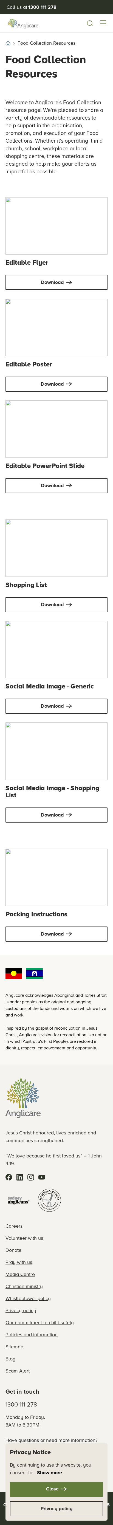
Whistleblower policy (28, 1298)
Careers (13, 1226)
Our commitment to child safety (39, 1322)
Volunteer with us (24, 1238)
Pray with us (18, 1262)
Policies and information (31, 1334)
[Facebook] (8, 1177)
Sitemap (14, 1346)
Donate (13, 1250)
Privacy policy (20, 1310)
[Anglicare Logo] (23, 23)
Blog (10, 1358)
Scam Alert (17, 1370)
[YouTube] (41, 1177)
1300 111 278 (21, 1404)
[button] (103, 23)
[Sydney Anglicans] (18, 1200)
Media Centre (20, 1274)
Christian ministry (24, 1286)
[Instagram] (30, 1177)
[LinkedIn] (19, 1177)
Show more (49, 1472)
